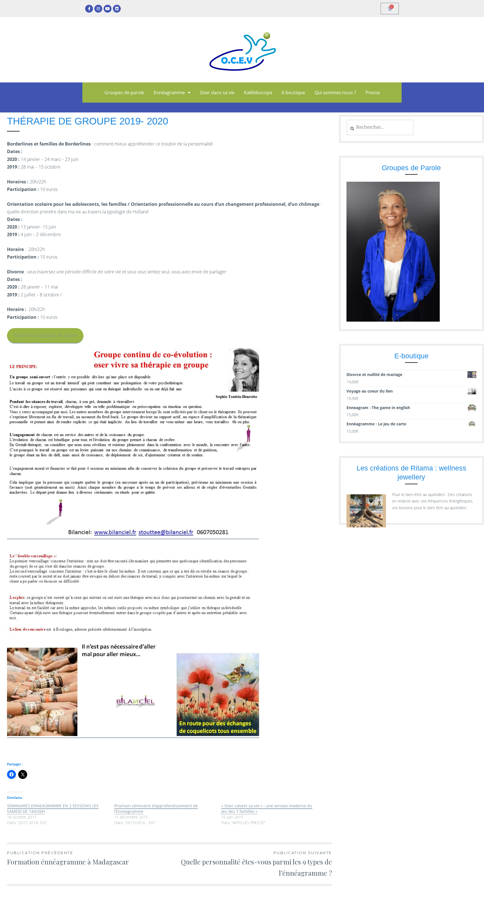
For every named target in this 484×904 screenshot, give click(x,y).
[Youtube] (107, 9)
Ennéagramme (169, 92)
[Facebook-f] (89, 9)
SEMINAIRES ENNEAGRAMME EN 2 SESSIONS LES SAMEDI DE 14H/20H (53, 808)
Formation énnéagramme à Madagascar (68, 858)
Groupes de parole (124, 92)
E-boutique (293, 92)
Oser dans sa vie (217, 92)
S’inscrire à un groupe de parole (45, 335)
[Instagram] (98, 9)
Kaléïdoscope (258, 92)
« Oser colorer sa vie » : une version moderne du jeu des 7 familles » (266, 808)
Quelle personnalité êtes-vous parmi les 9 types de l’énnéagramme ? (256, 863)
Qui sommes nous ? (335, 92)
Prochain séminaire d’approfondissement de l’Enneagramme (156, 808)
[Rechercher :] (380, 127)
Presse (373, 92)
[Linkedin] (117, 9)
